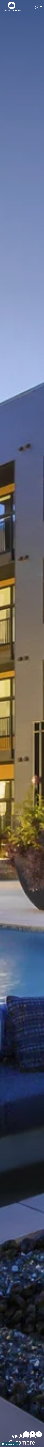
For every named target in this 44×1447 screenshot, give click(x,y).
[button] (41, 6)
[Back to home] (11, 6)
